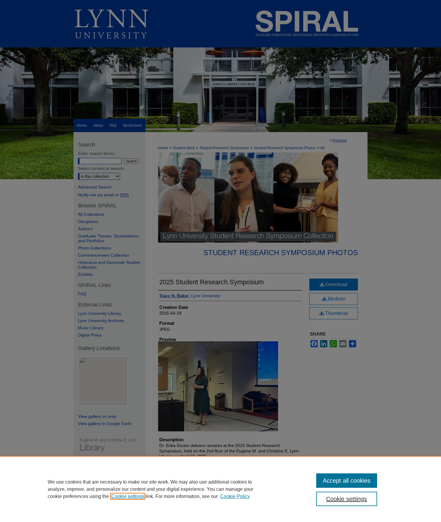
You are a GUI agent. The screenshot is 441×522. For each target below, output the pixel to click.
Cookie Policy (235, 496)
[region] (220, 489)
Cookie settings (127, 496)
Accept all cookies (346, 480)
